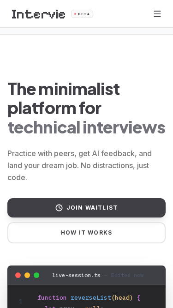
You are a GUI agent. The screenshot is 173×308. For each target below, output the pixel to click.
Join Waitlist (92, 207)
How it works (86, 232)
